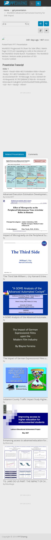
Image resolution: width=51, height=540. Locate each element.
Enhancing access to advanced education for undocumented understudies (25, 440)
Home (6, 10)
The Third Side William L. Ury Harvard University (25, 276)
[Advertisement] (25, 121)
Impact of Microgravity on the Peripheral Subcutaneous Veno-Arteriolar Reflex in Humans (25, 235)
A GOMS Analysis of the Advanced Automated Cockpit (25, 317)
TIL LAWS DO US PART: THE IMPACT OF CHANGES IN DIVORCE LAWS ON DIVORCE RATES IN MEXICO (25, 481)
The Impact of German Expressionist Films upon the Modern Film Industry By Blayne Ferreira (25, 358)
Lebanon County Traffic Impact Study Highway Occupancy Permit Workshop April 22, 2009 (25, 399)
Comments (33, 154)
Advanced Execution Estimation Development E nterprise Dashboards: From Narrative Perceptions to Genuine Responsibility (25, 194)
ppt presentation (19, 10)
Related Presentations (14, 154)
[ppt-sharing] (15, 2)
